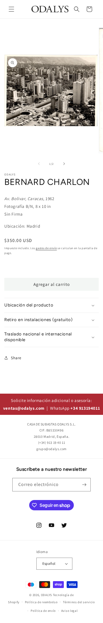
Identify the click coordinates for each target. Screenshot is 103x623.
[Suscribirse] (84, 484)
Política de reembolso (41, 602)
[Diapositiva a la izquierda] (39, 163)
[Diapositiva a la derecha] (64, 163)
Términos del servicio (79, 602)
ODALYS (46, 595)
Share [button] (16, 357)
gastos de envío (46, 248)
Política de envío (43, 611)
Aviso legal (69, 611)
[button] (11, 9)
